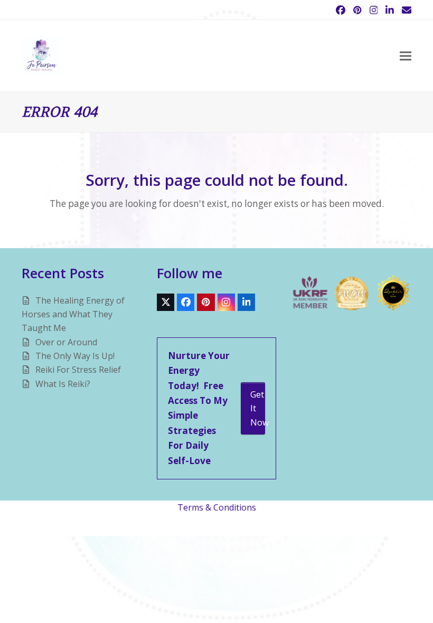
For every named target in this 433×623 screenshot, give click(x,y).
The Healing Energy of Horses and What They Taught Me (73, 314)
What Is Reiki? (62, 384)
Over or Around (66, 342)
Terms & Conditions (216, 507)
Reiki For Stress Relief (78, 369)
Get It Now (257, 408)
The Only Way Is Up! (75, 356)
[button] (405, 55)
